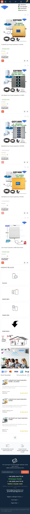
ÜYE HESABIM (23, 6)
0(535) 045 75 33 (22, 10)
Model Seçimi (5, 331)
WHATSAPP (23, 8)
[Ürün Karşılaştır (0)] (15, 1)
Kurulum (4, 283)
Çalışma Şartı (5, 299)
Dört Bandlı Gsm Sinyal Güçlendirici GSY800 (18, 418)
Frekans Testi (5, 315)
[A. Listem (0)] (21, 1)
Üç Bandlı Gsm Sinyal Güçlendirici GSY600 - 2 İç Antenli (17, 381)
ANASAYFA (23, 4)
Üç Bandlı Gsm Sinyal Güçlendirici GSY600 (17, 400)
